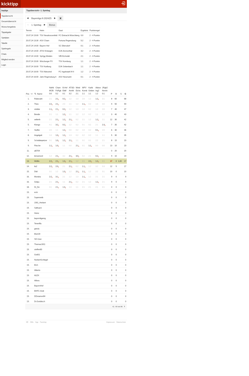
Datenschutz (121, 322)
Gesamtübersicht (8, 21)
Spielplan (5, 38)
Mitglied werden (8, 59)
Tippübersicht (7, 16)
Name (39, 94)
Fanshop (43, 322)
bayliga (4, 10)
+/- (32, 94)
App (36, 322)
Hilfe (31, 322)
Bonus (52, 25)
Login (3, 65)
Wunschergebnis (8, 27)
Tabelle (4, 43)
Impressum (110, 322)
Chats (3, 54)
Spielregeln (6, 49)
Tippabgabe (6, 32)
